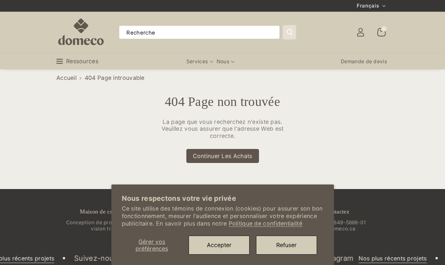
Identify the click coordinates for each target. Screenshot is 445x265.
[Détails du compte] (360, 32)
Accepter (219, 245)
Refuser (286, 245)
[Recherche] (289, 32)
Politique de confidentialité (265, 223)
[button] (381, 32)
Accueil (66, 77)
